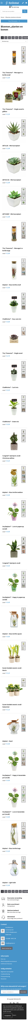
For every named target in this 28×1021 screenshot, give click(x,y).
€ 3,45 (6, 287)
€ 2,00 (6, 78)
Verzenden (23, 992)
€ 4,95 (6, 636)
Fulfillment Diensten (6, 963)
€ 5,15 (6, 673)
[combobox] (11, 11)
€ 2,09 (6, 148)
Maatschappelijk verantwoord (9, 961)
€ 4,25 (6, 390)
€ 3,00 (6, 253)
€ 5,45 (6, 851)
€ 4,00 (6, 322)
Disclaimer (3, 979)
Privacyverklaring (5, 976)
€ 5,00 (6, 744)
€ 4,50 (6, 424)
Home (2, 17)
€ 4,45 (6, 495)
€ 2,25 (6, 114)
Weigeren (14, 1015)
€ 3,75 (6, 356)
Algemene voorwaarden (7, 971)
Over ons (3, 959)
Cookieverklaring (5, 974)
